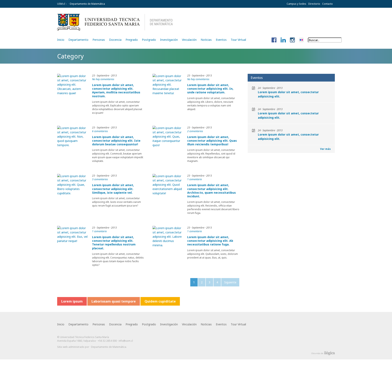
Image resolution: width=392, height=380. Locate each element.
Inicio (60, 40)
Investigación (169, 40)
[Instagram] (292, 40)
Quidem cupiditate (160, 301)
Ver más (325, 149)
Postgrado (149, 40)
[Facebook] (274, 40)
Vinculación (189, 40)
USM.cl (61, 4)
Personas (98, 40)
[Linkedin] (283, 40)
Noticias (206, 40)
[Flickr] (301, 40)
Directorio (314, 4)
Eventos (221, 40)
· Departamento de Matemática (86, 4)
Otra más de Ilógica (323, 353)
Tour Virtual (238, 40)
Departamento (78, 40)
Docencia (115, 40)
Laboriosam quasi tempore (113, 301)
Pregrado (132, 40)
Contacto (327, 4)
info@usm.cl (126, 340)
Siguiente (230, 282)
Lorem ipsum (72, 301)
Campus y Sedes (296, 4)
